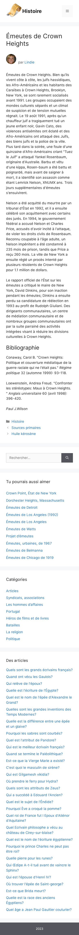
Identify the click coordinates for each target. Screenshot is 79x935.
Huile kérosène (24, 434)
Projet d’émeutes (19, 536)
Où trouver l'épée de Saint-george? (34, 884)
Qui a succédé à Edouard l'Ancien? (34, 795)
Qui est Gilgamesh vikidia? (27, 774)
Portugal (13, 611)
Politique (13, 639)
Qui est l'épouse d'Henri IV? (28, 877)
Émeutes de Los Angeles (26, 522)
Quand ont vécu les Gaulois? (29, 677)
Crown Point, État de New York (31, 493)
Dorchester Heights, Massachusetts (35, 500)
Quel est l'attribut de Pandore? (31, 740)
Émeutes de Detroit (21, 507)
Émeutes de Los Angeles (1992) (32, 515)
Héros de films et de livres (27, 618)
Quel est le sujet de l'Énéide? (29, 802)
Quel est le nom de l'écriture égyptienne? (39, 839)
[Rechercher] (67, 458)
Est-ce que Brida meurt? (26, 891)
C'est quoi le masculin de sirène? (33, 768)
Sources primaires (26, 428)
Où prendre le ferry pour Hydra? (32, 781)
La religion (14, 632)
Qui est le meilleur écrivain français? (35, 747)
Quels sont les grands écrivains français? (39, 670)
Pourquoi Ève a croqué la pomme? (33, 809)
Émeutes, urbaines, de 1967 (29, 543)
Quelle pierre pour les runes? (29, 858)
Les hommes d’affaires (24, 605)
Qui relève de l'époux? (24, 684)
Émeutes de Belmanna (24, 550)
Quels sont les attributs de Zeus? (33, 788)
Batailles (13, 625)
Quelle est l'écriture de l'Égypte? (32, 690)
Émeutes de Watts (21, 529)
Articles (12, 591)
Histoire (32, 11)
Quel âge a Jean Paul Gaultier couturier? (39, 910)
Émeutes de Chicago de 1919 (30, 558)
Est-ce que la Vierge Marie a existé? (35, 761)
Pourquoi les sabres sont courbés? (34, 733)
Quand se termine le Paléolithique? (34, 754)
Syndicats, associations (25, 598)
